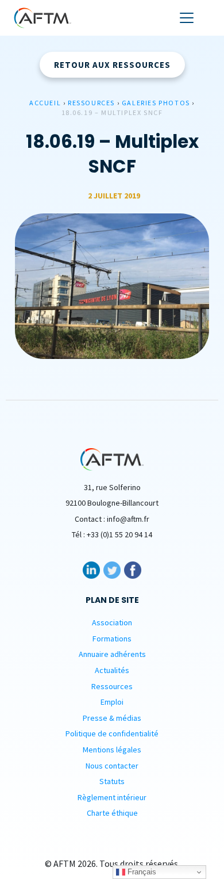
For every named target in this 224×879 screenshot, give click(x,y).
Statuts (112, 781)
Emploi (112, 702)
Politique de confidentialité (112, 733)
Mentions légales (112, 749)
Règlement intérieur (112, 797)
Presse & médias (112, 718)
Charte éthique (112, 813)
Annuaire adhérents (112, 654)
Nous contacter (112, 765)
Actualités (112, 670)
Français (140, 871)
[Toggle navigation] (186, 18)
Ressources (91, 102)
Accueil (45, 102)
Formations (112, 638)
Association (112, 622)
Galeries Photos (156, 102)
